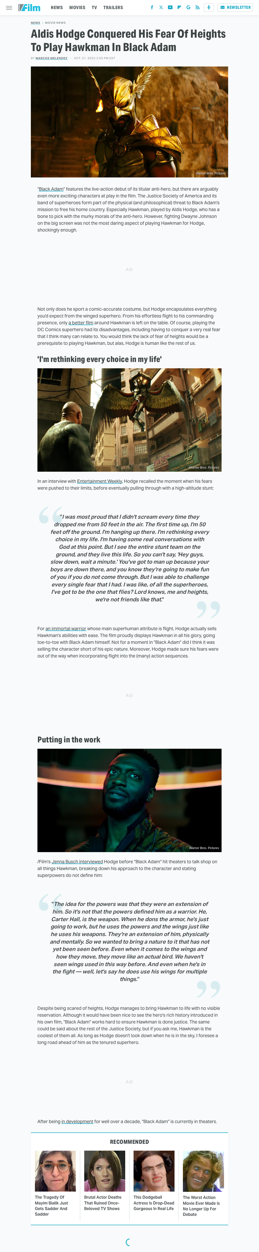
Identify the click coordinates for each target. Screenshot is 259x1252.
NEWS (57, 7)
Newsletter (239, 7)
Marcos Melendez (52, 58)
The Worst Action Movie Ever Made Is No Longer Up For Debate (201, 1206)
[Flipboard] (179, 8)
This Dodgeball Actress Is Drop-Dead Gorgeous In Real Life (154, 1203)
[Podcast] (209, 7)
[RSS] (197, 8)
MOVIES (77, 7)
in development (77, 1121)
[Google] (188, 8)
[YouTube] (170, 8)
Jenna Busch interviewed (77, 861)
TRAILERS (113, 7)
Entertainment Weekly (99, 481)
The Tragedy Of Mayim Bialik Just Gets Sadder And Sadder (51, 1206)
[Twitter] (161, 8)
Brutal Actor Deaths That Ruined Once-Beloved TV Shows (102, 1203)
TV (94, 7)
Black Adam (51, 189)
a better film (81, 323)
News (35, 23)
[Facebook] (152, 8)
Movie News (55, 23)
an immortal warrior (66, 628)
